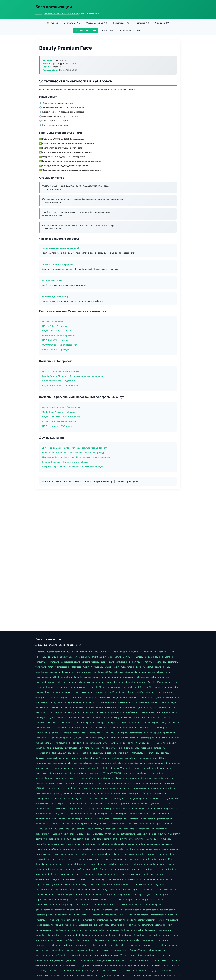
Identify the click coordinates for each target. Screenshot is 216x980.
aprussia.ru (167, 970)
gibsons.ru (173, 914)
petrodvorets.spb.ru (145, 854)
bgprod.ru (85, 965)
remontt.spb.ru (156, 773)
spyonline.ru (169, 732)
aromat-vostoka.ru (130, 737)
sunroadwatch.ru (56, 844)
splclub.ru (118, 672)
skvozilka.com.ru (75, 909)
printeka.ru (60, 909)
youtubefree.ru (154, 667)
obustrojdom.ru (110, 788)
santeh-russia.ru (153, 783)
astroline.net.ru (87, 758)
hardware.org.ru (159, 727)
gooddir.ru (143, 707)
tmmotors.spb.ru (56, 788)
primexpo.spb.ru (113, 687)
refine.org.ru (52, 869)
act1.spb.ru (101, 758)
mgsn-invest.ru (162, 884)
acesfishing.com (43, 970)
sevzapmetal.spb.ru (99, 813)
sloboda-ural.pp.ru (59, 737)
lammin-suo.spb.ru (59, 697)
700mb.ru (126, 889)
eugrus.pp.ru (80, 687)
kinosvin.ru (69, 707)
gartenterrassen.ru (44, 909)
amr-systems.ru (66, 945)
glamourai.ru (106, 793)
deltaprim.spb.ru (113, 707)
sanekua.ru (167, 844)
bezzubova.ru (96, 753)
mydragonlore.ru (120, 940)
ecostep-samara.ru (156, 743)
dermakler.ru (61, 914)
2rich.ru (83, 651)
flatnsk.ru (40, 758)
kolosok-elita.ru (43, 692)
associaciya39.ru (96, 687)
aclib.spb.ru (142, 834)
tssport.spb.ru (64, 803)
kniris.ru (108, 859)
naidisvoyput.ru (146, 884)
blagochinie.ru (53, 935)
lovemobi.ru (107, 909)
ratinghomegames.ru (138, 798)
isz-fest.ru (155, 717)
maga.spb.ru (58, 879)
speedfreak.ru (151, 955)
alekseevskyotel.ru (155, 935)
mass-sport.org (148, 818)
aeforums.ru (73, 717)
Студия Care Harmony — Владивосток (61, 407)
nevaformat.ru (161, 965)
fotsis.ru (89, 748)
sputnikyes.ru (42, 717)
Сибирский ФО (162, 23)
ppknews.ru (156, 788)
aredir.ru (86, 914)
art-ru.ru (119, 909)
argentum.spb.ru (104, 920)
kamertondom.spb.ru (45, 682)
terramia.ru (73, 778)
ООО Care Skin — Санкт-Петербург (59, 345)
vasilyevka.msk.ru (63, 925)
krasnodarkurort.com (164, 778)
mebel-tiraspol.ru (64, 864)
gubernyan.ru (173, 798)
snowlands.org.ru (67, 828)
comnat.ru (79, 722)
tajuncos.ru (55, 672)
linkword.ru (55, 823)
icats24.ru (103, 930)
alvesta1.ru (104, 712)
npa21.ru (166, 803)
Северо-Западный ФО (96, 23)
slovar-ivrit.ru (163, 672)
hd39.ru (68, 839)
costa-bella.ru (66, 687)
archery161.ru (111, 692)
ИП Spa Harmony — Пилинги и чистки (61, 371)
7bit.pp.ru (101, 722)
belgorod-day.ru (152, 657)
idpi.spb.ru (173, 945)
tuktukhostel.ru (83, 935)
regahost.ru (173, 687)
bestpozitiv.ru (164, 930)
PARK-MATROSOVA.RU (104, 727)
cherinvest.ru (60, 712)
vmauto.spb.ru (95, 864)
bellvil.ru (95, 899)
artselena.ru (41, 920)
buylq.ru (134, 849)
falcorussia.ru (142, 677)
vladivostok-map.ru (80, 667)
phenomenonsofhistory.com (102, 894)
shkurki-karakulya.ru (62, 677)
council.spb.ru (85, 763)
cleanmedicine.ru (43, 677)
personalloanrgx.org (82, 925)
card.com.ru (137, 722)
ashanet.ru (138, 657)
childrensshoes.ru (85, 828)
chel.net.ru (134, 697)
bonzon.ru (106, 899)
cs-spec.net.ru (85, 823)
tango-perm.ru (129, 707)
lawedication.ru (43, 955)
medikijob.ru (141, 773)
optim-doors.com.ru (129, 803)
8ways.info (41, 940)
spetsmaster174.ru (124, 808)
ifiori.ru (81, 808)
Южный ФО (107, 30)
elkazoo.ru (165, 955)
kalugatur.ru (113, 722)
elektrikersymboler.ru (167, 712)
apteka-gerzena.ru (44, 925)
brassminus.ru (120, 793)
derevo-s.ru (124, 864)
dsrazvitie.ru (106, 798)
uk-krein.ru (65, 869)
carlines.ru (166, 753)
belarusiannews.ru (168, 889)
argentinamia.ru (99, 657)
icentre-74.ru (41, 839)
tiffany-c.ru (140, 743)
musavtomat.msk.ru (92, 788)
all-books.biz (80, 864)
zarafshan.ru (174, 662)
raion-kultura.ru (99, 935)
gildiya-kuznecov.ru (170, 722)
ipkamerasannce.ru (44, 889)
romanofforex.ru (138, 732)
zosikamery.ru (42, 737)
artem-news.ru (133, 778)
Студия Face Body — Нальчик (57, 330)
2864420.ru (72, 651)
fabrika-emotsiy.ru (83, 727)
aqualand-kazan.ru (78, 955)
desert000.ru (60, 808)
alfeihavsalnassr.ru (69, 657)
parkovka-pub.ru (92, 909)
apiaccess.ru (41, 773)
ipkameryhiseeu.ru (143, 808)
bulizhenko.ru (130, 828)
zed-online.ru (135, 662)
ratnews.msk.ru (93, 844)
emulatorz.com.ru (133, 909)
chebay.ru (174, 965)
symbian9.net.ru (170, 783)
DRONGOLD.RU (103, 818)
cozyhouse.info (92, 889)
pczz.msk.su (128, 854)
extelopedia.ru (42, 697)
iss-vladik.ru (118, 899)
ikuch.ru (144, 803)
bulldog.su (148, 874)
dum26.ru (158, 808)
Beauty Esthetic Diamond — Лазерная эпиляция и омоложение (73, 376)
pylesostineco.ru (43, 768)
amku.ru (159, 899)
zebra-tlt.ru (161, 662)
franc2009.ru (120, 955)
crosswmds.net (121, 950)
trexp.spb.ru (172, 920)
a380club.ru (135, 651)
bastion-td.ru (75, 743)
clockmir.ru (73, 854)
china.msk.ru (135, 874)
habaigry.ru (116, 717)
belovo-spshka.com (157, 950)
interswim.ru (82, 950)
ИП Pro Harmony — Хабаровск (57, 426)
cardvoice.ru (121, 662)
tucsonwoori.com (68, 849)
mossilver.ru (146, 748)
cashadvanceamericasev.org (151, 920)
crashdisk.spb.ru (129, 970)
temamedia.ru (151, 839)
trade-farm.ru (42, 672)
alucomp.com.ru (150, 909)
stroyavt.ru (130, 682)
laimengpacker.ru (44, 798)
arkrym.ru (127, 657)
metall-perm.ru (133, 768)
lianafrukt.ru (41, 849)
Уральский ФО (142, 23)
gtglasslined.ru (42, 803)
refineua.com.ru (69, 823)
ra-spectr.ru (136, 869)
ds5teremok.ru (128, 834)
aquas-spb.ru (146, 849)
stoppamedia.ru (132, 672)
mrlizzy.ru (99, 828)
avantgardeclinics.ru (106, 849)
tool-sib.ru (101, 783)
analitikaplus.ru (154, 732)
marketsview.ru (160, 960)
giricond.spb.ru (125, 935)
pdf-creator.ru (117, 712)
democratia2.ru (120, 818)
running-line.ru (104, 697)
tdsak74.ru (158, 682)
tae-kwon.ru (57, 692)
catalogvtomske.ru (105, 960)
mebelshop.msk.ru (44, 743)
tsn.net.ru (107, 950)
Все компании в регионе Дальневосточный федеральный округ (79, 481)
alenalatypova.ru (144, 975)
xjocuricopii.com (73, 788)
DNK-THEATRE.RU (117, 823)
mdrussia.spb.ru (167, 864)
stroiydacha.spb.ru (126, 975)
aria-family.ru (114, 657)
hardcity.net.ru (120, 798)
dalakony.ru (128, 773)
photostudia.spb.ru (44, 778)
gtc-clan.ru (168, 894)
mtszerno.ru (161, 828)
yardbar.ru (57, 884)
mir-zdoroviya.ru (43, 763)
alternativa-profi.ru (44, 914)
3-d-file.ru (93, 651)
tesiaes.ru (125, 722)
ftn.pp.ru (147, 793)
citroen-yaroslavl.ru (75, 844)
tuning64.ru (135, 940)
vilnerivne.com (161, 849)
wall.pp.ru (139, 894)
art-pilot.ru (53, 920)
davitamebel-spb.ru (74, 748)
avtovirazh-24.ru (43, 859)
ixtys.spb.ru (41, 874)
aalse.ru (124, 651)
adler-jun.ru (41, 657)
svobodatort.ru (75, 930)
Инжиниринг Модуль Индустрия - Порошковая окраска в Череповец (76, 457)
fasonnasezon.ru (55, 940)
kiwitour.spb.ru (71, 884)
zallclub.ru (85, 717)
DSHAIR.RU (41, 788)
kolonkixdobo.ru (135, 955)
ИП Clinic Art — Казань (53, 321)
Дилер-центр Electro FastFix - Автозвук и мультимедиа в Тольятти (75, 448)
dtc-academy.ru (77, 975)
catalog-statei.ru (94, 808)
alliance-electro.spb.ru (112, 682)
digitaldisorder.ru (98, 970)
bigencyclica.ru (126, 692)
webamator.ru (127, 667)
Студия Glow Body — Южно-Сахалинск (61, 416)
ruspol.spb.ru (170, 808)
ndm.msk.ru (147, 768)
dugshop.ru (159, 697)
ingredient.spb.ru (68, 920)
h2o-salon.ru (82, 707)
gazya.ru (156, 970)
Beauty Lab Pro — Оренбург (55, 349)
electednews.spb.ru (45, 904)
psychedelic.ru (42, 950)
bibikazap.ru (50, 899)
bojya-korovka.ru (100, 965)
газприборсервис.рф (101, 879)
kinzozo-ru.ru (171, 682)
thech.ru (112, 935)
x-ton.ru (166, 667)
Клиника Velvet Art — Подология (58, 380)
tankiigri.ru (86, 904)
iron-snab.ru (52, 687)
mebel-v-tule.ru (56, 783)
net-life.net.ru (63, 682)
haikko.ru (128, 717)
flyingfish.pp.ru (112, 834)
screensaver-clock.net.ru (47, 722)
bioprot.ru (90, 839)
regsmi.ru (175, 702)
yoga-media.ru (133, 925)
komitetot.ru (95, 950)
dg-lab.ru (56, 732)
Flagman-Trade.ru (138, 950)
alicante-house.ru (63, 889)
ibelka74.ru (78, 889)
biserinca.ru (146, 778)
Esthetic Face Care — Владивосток (59, 421)
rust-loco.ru (146, 697)
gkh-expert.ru (72, 960)
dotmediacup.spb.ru (45, 864)
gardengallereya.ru (104, 778)
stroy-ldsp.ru (51, 828)
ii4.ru (53, 803)
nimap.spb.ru (147, 965)
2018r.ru (123, 914)
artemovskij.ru (94, 768)
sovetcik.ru (125, 788)
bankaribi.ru (167, 657)
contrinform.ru (138, 864)
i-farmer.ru (134, 818)
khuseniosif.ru (165, 859)
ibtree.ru (114, 904)
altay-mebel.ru (100, 823)
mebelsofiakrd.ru (114, 828)
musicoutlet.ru (121, 874)
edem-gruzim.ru (43, 965)
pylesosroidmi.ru (154, 894)
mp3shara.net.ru (72, 940)
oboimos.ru (113, 803)
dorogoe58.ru (159, 793)
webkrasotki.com (44, 712)
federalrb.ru (139, 935)
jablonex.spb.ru (164, 818)
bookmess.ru (42, 823)
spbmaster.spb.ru (104, 874)
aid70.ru (120, 768)
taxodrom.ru (92, 798)
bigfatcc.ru (53, 662)
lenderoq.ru (159, 748)
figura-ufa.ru (139, 889)
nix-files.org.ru (133, 712)
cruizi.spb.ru (78, 859)
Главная (39, 13)
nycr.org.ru (155, 803)
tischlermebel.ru (150, 879)
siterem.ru (72, 763)
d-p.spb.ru (171, 743)
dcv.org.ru (109, 808)
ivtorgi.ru (72, 808)
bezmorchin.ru (129, 687)
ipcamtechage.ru (154, 823)
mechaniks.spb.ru (136, 823)
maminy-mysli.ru (136, 859)
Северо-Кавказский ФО (130, 30)
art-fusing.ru (165, 839)
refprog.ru (146, 945)
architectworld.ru (118, 965)
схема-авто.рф (43, 732)
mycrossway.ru (136, 839)
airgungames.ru (149, 651)
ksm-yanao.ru (93, 975)
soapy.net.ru (114, 970)
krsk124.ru (109, 732)
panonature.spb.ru (44, 930)
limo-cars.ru (144, 970)
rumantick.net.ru (146, 828)
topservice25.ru (157, 798)
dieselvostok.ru (125, 702)
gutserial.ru (152, 864)
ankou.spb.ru (92, 712)
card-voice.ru (107, 662)
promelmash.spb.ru (167, 869)
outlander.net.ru (43, 879)
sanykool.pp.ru (126, 904)
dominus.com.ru (100, 904)
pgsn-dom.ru (172, 935)
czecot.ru (66, 859)
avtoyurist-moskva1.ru (139, 727)
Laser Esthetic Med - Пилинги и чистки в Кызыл (65, 462)
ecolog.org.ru (114, 677)
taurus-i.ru (40, 935)
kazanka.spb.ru (152, 722)
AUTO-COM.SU (77, 737)
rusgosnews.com (108, 702)
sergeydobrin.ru (43, 753)
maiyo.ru (70, 950)
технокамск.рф (121, 869)
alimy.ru (101, 737)
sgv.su (153, 707)
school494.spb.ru (44, 702)
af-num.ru (131, 920)
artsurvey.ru (74, 914)
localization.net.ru (94, 834)
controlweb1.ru (144, 682)
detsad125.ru (159, 758)
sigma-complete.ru (160, 813)
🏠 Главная (52, 23)
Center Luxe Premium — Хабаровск (59, 412)
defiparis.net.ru (133, 899)
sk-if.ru (105, 844)
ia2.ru (141, 687)
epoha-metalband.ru (77, 702)
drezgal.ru (87, 940)
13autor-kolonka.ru (56, 651)
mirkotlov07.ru (120, 839)
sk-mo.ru (158, 975)
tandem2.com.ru (172, 975)
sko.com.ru (58, 748)
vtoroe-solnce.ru (43, 854)
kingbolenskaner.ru (55, 758)
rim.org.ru (94, 793)
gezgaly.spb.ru (57, 960)
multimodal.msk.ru (100, 717)
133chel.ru (40, 651)
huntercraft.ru (86, 854)
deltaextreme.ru (104, 839)
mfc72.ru (56, 965)
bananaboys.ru (153, 844)
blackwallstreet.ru (97, 803)
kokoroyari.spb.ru (114, 748)
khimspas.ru (97, 914)
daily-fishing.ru (43, 834)
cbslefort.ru (41, 844)
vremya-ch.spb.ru (44, 808)
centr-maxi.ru (111, 914)
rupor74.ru (120, 960)
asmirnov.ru (147, 925)
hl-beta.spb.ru (172, 697)
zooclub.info (92, 869)
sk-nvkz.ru (90, 818)
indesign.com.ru (86, 884)
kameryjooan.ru (78, 768)
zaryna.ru (140, 667)
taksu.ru (66, 672)
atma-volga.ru (117, 925)
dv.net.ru (83, 894)
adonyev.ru (53, 657)
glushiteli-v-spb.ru (59, 834)
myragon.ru (60, 778)
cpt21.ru (149, 687)
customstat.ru (42, 960)
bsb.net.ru (135, 945)
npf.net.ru (90, 722)
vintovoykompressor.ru (58, 667)
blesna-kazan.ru (131, 748)
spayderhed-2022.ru (102, 672)
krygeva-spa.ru (120, 697)
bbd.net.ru (174, 737)
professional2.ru (158, 914)
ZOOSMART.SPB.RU (111, 773)
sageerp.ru (80, 798)
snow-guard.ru (149, 672)
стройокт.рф (101, 854)
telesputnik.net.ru (125, 894)
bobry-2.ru (175, 849)
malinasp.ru (56, 707)
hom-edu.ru (119, 920)
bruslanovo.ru (59, 763)
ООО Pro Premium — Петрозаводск (59, 335)
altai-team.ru (60, 930)
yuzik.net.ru (174, 960)
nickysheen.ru (59, 854)
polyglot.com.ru (115, 758)
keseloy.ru (84, 879)
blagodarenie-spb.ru (70, 662)
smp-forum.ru (60, 743)
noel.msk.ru (123, 849)
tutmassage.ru (99, 677)
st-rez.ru (57, 970)
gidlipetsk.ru (131, 758)
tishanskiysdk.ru (101, 925)
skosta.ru (168, 823)
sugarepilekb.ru (162, 763)
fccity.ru (52, 874)
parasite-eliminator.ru (139, 813)
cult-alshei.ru (169, 788)
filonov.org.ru (106, 869)
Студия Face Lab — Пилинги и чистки (60, 385)
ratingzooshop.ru (163, 768)
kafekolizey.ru (119, 763)
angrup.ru (67, 732)
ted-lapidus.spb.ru (118, 813)
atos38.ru (67, 970)
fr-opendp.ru (41, 813)
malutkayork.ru (96, 707)
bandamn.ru (41, 662)
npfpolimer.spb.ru (86, 920)
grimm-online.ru (162, 874)
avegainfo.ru (97, 692)
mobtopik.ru (71, 783)
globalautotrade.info (58, 773)
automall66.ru (166, 879)
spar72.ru (74, 904)
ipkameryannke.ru (102, 940)
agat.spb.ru (122, 727)
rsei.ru (134, 884)
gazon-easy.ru (147, 763)
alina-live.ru (152, 889)
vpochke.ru (133, 965)
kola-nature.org (87, 874)
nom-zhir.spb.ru (61, 975)
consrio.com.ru (72, 692)
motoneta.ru (41, 945)
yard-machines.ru (44, 975)
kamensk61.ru (78, 869)
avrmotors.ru (109, 743)
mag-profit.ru (174, 834)
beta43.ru (53, 849)
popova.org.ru (64, 899)
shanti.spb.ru (145, 960)
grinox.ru (176, 763)
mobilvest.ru (161, 737)
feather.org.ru (62, 904)
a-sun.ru (39, 828)
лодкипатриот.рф (102, 763)
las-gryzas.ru (148, 899)
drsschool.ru (95, 773)
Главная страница (125, 481)
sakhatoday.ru (148, 712)
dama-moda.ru (59, 818)
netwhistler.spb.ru (81, 899)
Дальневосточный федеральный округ (61, 13)
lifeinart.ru (138, 930)
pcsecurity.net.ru (86, 783)
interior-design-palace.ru (117, 945)
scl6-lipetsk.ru (87, 960)
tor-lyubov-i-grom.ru (81, 672)
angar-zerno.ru (149, 940)
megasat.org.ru (77, 834)
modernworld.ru (43, 818)
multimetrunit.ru (115, 783)
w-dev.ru (155, 702)
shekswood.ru (134, 879)
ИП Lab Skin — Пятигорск (55, 326)
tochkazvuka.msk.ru (61, 753)
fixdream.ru (126, 930)
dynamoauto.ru (137, 753)
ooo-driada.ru (145, 758)
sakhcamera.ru (93, 682)
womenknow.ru (43, 894)
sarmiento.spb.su (164, 692)
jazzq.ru (56, 859)
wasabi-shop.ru (112, 667)
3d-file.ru (104, 651)
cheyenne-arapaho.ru (78, 813)
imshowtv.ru (41, 783)
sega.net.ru (71, 894)
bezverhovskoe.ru (78, 773)
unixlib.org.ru (141, 904)
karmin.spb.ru (119, 879)
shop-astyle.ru (110, 864)
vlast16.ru (139, 692)
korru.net (150, 692)
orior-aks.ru (123, 753)
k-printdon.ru (68, 935)
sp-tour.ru (129, 783)
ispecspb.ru (160, 687)
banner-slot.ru (57, 950)
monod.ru (40, 869)
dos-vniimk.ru (58, 894)
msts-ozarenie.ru (61, 768)
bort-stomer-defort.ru (138, 914)
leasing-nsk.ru (55, 839)
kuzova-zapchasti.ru (63, 798)
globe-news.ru (108, 975)
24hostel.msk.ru (142, 702)
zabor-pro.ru (135, 793)
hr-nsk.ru (79, 945)
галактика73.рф (43, 748)
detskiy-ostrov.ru (76, 712)
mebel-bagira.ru (80, 970)
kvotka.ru (40, 687)
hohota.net (91, 737)
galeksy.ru (114, 930)
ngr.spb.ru (94, 702)
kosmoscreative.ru (92, 743)
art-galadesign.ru (125, 743)
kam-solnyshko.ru (57, 813)
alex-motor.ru (72, 758)
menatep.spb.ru (156, 904)
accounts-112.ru (166, 651)
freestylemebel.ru (104, 884)
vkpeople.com (120, 859)
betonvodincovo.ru (163, 925)
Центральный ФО (72, 23)
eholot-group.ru (75, 818)
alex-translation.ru (86, 849)
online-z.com (113, 737)
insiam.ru (85, 692)
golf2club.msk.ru (58, 717)
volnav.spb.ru (66, 722)
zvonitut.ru (149, 662)
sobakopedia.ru (141, 717)
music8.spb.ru (96, 732)
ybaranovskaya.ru (140, 788)
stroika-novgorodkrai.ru (100, 955)
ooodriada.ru (150, 869)
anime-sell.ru (72, 879)
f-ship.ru (165, 702)
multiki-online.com (166, 707)
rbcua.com (132, 960)
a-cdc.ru (114, 651)
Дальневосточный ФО (85, 30)
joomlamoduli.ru (118, 844)
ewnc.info (166, 717)
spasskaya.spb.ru (94, 859)
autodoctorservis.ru (160, 677)
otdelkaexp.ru (147, 737)
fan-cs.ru (140, 783)
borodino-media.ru (90, 662)
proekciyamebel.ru (63, 793)
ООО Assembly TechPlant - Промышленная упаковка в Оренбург (73, 452)
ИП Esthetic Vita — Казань (55, 340)
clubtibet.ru (110, 753)
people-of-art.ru (80, 753)
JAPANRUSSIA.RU (44, 793)
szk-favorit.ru (152, 753)
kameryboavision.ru (45, 727)
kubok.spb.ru (122, 732)
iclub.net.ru (133, 763)
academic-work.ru (136, 844)
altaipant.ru (84, 657)
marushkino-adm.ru (94, 945)
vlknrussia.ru (97, 667)
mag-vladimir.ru (43, 884)
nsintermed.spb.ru (165, 854)
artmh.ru (53, 945)
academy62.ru (86, 778)
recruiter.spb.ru (80, 732)
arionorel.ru (151, 859)
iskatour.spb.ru (77, 697)
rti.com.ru (119, 778)
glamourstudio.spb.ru (68, 874)
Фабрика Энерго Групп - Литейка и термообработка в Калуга (72, 466)
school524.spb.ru (60, 955)
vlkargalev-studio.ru (111, 889)
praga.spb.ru (129, 677)
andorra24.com (80, 803)
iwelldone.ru (163, 940)
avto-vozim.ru (78, 682)
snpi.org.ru (91, 697)
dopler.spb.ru (108, 768)
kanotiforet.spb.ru (82, 677)
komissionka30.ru (157, 834)
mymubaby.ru (60, 702)
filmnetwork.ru (42, 707)
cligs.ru (39, 899)
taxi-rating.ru (90, 930)
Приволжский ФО (121, 23)
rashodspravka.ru (71, 965)
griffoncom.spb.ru (64, 727)
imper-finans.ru (81, 793)
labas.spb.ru (151, 930)
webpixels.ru (115, 854)
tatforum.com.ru (168, 909)
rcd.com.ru (78, 839)
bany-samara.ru (121, 884)
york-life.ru (41, 667)
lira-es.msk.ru (159, 945)
